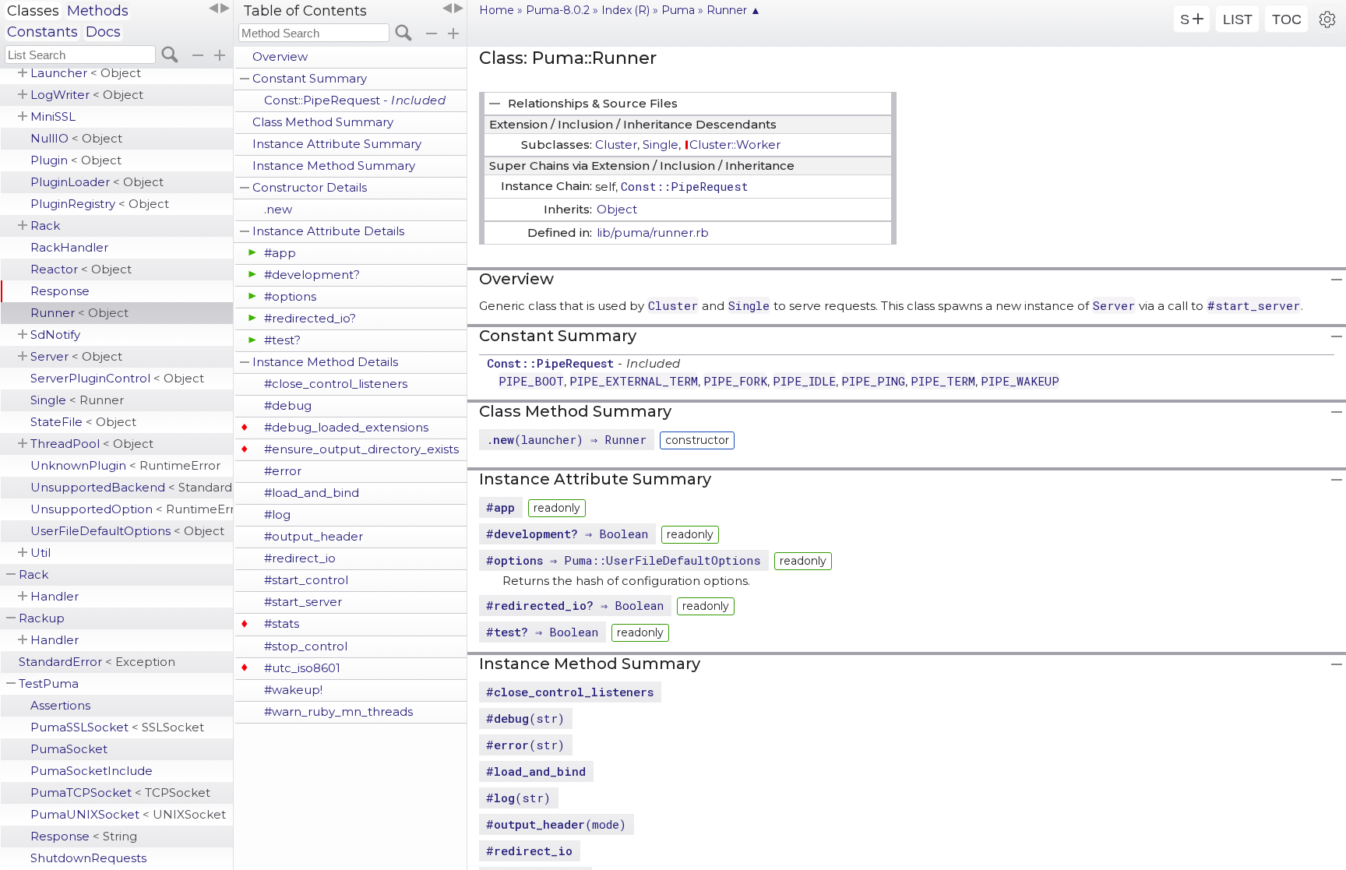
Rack (45, 225)
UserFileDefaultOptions (127, 530)
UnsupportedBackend (131, 487)
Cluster (616, 144)
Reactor (81, 269)
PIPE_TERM (943, 381)
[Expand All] (453, 33)
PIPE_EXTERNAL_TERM (633, 381)
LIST (1238, 19)
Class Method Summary (322, 121)
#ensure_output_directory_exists (361, 449)
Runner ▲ (733, 10)
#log (277, 514)
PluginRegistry (99, 203)
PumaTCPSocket (120, 792)
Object (617, 209)
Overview (280, 56)
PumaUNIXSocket (128, 814)
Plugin (76, 160)
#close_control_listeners (335, 383)
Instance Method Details (325, 361)
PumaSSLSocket (117, 727)
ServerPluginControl (117, 378)
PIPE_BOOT (531, 381)
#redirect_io (300, 558)
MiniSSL (53, 116)
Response (60, 291)
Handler (54, 596)
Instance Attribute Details (328, 231)
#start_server (303, 601)
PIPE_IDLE (804, 381)
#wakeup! (293, 689)
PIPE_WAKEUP (1020, 381)
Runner (79, 312)
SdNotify (55, 334)
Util (40, 552)
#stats (281, 623)
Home (496, 10)
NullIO (76, 138)
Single (77, 400)
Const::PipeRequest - (355, 100)
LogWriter (86, 94)
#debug (288, 405)
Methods (98, 10)
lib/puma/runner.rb (653, 232)
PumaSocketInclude (91, 770)
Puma (678, 10)
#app (280, 252)
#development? (312, 274)
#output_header (313, 536)
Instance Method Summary (333, 165)
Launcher (85, 72)
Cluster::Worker (734, 144)
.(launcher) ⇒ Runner (566, 439)
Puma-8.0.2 (558, 10)
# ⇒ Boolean (567, 533)
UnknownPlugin (125, 465)
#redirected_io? (310, 318)
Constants (42, 32)
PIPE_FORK (735, 381)
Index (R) (625, 10)
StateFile (83, 421)
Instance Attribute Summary (336, 143)
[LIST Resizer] (219, 9)
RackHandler (69, 247)
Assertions (60, 705)
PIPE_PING (873, 381)
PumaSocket (68, 748)
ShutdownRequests (88, 858)
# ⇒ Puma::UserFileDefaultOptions (623, 560)
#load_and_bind (311, 492)
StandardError (97, 661)
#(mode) (556, 824)
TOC (1287, 19)
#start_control (306, 579)
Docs (103, 32)
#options (290, 296)
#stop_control (305, 646)
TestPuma (49, 683)
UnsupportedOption (131, 509)
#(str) (525, 718)
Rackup (42, 618)
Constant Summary (309, 78)
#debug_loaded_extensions (346, 427)
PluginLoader (97, 181)
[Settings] (1327, 19)
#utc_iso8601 (302, 667)
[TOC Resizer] (453, 9)
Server (76, 356)
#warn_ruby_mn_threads (338, 711)
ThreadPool (91, 443)
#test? (282, 340)
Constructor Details (309, 187)
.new (278, 209)
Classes (33, 10)
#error (282, 470)
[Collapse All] (431, 33)
